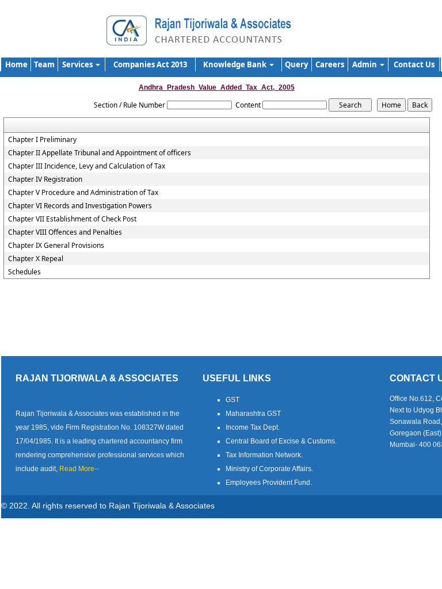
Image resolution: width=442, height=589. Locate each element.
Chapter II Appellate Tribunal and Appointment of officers (99, 153)
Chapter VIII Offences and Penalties (65, 232)
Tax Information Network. (264, 455)
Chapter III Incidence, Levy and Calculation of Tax (86, 166)
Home (16, 64)
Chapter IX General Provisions (56, 245)
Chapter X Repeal (35, 258)
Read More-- (79, 469)
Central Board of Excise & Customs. (281, 441)
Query (296, 64)
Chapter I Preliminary (42, 139)
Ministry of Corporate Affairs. (269, 469)
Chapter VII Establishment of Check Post (72, 219)
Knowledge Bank (235, 64)
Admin (365, 64)
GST (232, 400)
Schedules (24, 272)
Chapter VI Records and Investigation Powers (80, 206)
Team (44, 64)
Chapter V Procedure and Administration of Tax (83, 192)
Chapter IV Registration (45, 179)
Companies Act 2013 (150, 64)
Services (78, 64)
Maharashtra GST (253, 414)
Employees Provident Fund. (269, 483)
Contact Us (414, 64)
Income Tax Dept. (253, 427)
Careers (329, 64)
